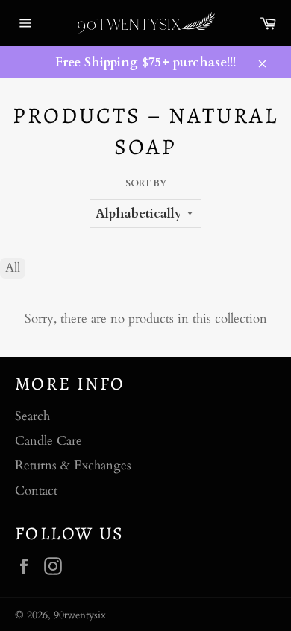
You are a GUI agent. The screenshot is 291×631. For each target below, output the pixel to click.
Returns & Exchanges (73, 465)
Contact (36, 490)
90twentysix (80, 615)
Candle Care (48, 440)
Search (32, 416)
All (12, 267)
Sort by (145, 183)
